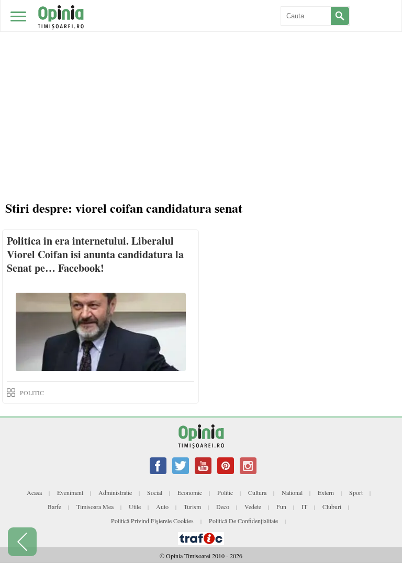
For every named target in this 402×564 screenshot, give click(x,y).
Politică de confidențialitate (243, 520)
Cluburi (331, 506)
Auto (162, 506)
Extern (326, 492)
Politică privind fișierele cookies (152, 520)
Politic (225, 492)
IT (304, 506)
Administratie (115, 492)
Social (154, 492)
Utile (135, 506)
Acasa (34, 492)
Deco (222, 506)
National (292, 492)
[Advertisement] (201, 78)
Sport (356, 492)
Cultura (257, 492)
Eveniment (70, 492)
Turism (192, 506)
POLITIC (32, 392)
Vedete (252, 506)
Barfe (54, 506)
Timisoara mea (95, 506)
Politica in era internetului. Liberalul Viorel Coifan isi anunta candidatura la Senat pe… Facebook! (95, 254)
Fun (281, 506)
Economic (189, 492)
